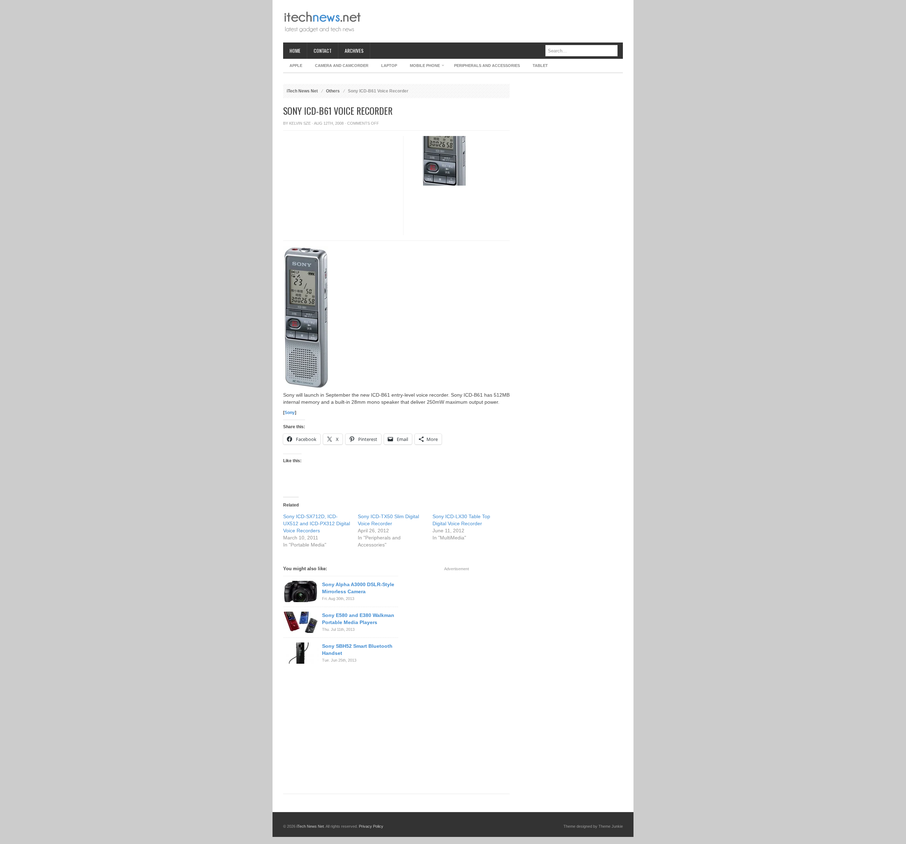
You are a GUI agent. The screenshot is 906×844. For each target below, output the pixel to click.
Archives (354, 50)
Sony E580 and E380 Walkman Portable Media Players (358, 618)
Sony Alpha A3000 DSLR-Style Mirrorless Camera (358, 588)
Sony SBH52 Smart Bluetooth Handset (357, 649)
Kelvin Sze (300, 123)
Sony (290, 412)
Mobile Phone (421, 66)
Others (333, 91)
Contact (323, 50)
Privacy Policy (371, 826)
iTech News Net (302, 91)
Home (294, 50)
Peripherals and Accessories (487, 65)
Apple (295, 65)
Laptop (389, 65)
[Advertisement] (494, 21)
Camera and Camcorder (341, 65)
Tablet (540, 65)
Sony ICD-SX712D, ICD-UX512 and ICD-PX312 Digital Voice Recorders (316, 523)
